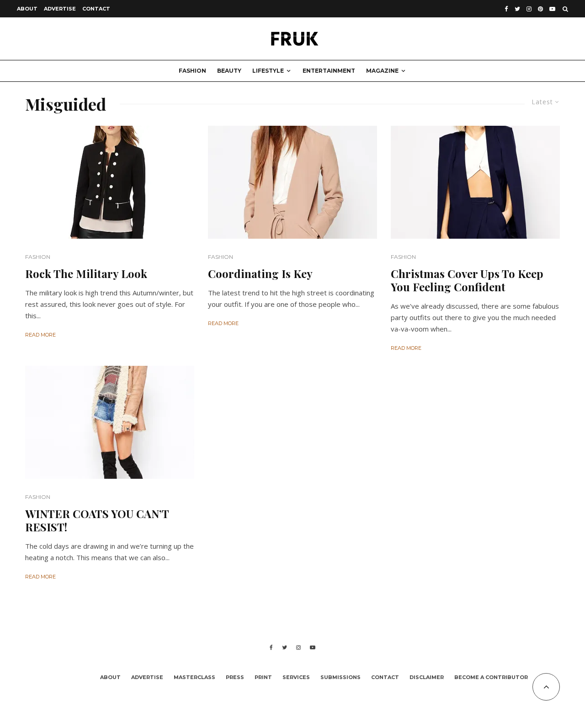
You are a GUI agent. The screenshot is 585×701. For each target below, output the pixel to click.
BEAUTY (229, 70)
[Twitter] (517, 8)
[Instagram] (529, 8)
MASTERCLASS (194, 677)
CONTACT (96, 8)
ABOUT (27, 8)
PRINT (263, 677)
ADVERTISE (60, 8)
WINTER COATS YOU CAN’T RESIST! (97, 520)
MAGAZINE (382, 70)
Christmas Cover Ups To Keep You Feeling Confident (467, 280)
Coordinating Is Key (260, 273)
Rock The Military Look (86, 273)
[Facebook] (506, 8)
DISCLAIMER (427, 677)
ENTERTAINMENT (329, 70)
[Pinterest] (540, 8)
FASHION (192, 70)
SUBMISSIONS (340, 677)
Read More (40, 335)
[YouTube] (552, 8)
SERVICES (296, 677)
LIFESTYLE (268, 70)
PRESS (235, 677)
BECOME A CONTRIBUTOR (491, 677)
